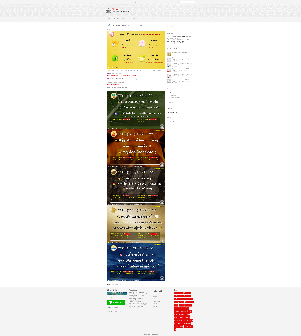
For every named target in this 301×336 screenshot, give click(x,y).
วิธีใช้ (190, 311)
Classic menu (110, 2)
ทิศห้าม (176, 305)
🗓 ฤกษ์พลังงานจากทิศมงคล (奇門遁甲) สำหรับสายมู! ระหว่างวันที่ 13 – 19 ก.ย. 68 (182, 69)
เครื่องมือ (155, 304)
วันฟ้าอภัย (176, 311)
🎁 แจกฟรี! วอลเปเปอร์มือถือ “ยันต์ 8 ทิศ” (181, 53)
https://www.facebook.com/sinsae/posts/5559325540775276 (121, 89)
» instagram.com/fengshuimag (114, 312)
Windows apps (133, 2)
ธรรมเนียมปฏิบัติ (172, 95)
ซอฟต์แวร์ (176, 296)
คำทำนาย (186, 293)
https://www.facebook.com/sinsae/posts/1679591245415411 (121, 80)
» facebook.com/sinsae (112, 310)
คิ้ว (190, 293)
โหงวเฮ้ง (171, 103)
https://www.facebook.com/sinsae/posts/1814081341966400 (121, 76)
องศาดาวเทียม (156, 301)
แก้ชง (182, 320)
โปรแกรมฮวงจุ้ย (187, 323)
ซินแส (185, 296)
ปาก (191, 305)
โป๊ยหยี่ (176, 326)
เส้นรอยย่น (177, 320)
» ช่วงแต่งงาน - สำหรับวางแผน (137, 299)
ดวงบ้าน (191, 299)
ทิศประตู (191, 302)
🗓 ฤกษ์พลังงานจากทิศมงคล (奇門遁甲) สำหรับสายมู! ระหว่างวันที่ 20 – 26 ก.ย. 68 (182, 64)
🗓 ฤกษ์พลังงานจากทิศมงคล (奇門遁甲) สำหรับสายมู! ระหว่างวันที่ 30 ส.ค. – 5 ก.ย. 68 (182, 80)
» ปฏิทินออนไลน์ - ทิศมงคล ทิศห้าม (137, 300)
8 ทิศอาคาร (156, 299)
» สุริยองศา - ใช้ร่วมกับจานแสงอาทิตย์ (138, 303)
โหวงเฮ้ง (186, 326)
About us (171, 124)
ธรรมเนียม (181, 305)
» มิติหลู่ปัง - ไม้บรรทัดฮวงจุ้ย (136, 302)
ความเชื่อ (180, 293)
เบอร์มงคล (182, 317)
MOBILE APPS (124, 19)
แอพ (175, 323)
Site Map (155, 306)
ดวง (189, 296)
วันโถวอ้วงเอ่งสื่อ (184, 311)
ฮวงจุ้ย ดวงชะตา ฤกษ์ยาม (117, 284)
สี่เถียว (175, 314)
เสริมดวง (188, 317)
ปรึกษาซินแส (156, 294)
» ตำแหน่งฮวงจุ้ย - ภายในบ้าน (136, 295)
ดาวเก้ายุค (176, 302)
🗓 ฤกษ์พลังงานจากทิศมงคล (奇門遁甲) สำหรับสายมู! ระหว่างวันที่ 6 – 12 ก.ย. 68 (182, 75)
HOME (109, 19)
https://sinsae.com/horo (113, 85)
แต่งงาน (191, 320)
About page (171, 122)
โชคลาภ (180, 323)
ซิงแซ (181, 296)
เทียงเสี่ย (176, 317)
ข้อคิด (170, 93)
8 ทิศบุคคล (155, 297)
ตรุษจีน (182, 302)
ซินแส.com (118, 9)
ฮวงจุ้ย (183, 314)
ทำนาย (186, 302)
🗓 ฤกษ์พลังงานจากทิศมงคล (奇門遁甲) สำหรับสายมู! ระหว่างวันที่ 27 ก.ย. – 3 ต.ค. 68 (182, 58)
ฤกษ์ (175, 308)
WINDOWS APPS (134, 19)
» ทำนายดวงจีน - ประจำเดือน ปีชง (137, 292)
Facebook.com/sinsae (172, 38)
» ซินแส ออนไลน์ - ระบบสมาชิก (137, 308)
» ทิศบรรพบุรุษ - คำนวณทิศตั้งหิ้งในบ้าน (139, 305)
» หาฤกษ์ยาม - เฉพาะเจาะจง (136, 297)
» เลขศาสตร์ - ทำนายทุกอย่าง (136, 306)
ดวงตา (186, 299)
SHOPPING (151, 19)
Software (140, 2)
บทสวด (187, 305)
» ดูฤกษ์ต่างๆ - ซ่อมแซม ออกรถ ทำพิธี (138, 294)
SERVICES (143, 19)
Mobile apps (125, 2)
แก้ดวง (186, 320)
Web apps (117, 2)
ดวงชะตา (181, 299)
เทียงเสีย (188, 314)
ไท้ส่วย (191, 326)
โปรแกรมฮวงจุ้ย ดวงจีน (174, 100)
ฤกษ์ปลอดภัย (180, 308)
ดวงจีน (176, 299)
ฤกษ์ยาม (187, 308)
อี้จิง (179, 314)
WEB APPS (115, 19)
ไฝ (175, 329)
